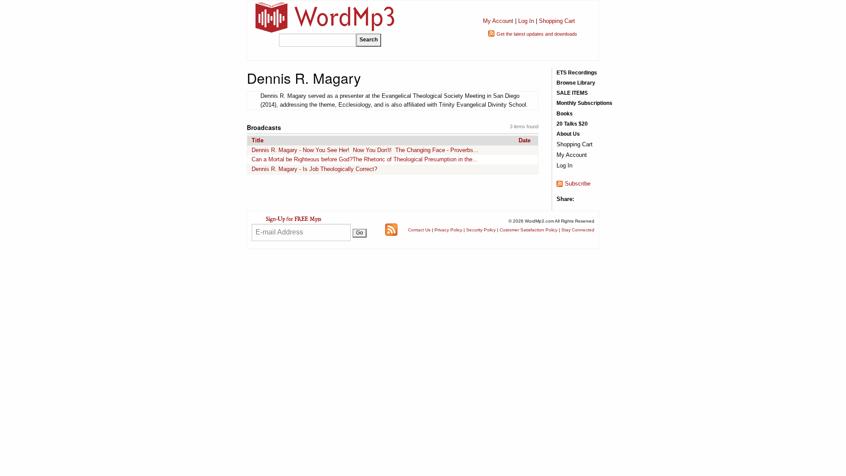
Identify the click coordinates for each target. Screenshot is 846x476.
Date (525, 140)
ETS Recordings (577, 73)
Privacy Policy (448, 229)
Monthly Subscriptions (584, 103)
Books (565, 114)
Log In (526, 21)
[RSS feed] (391, 229)
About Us (568, 134)
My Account (498, 21)
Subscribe (577, 183)
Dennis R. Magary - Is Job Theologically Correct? (314, 169)
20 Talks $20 (572, 124)
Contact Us (419, 229)
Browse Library (576, 83)
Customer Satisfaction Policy (528, 229)
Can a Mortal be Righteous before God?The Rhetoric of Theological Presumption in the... (365, 159)
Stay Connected (577, 229)
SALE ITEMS (572, 93)
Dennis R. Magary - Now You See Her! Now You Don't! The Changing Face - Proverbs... (365, 150)
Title (257, 140)
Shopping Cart (557, 21)
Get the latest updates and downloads (537, 34)
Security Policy (481, 229)
